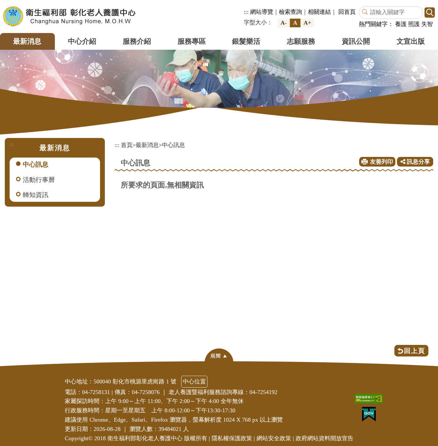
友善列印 (381, 162)
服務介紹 (137, 41)
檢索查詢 (290, 12)
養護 (401, 24)
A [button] (295, 23)
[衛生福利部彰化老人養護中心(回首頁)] (69, 16)
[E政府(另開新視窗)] (370, 416)
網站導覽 (261, 12)
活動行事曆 (39, 179)
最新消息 (27, 41)
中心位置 (194, 381)
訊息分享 (417, 162)
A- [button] (284, 23)
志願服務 (301, 41)
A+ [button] (307, 23)
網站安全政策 (274, 438)
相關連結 (319, 12)
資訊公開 (356, 41)
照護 (414, 24)
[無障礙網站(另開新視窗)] (370, 400)
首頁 (126, 145)
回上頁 (414, 350)
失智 (427, 24)
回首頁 (347, 12)
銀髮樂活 (246, 41)
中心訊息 (35, 164)
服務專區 (192, 41)
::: (246, 12)
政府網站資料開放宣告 (324, 438)
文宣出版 (411, 41)
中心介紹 (82, 41)
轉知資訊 (35, 194)
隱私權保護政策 (232, 438)
